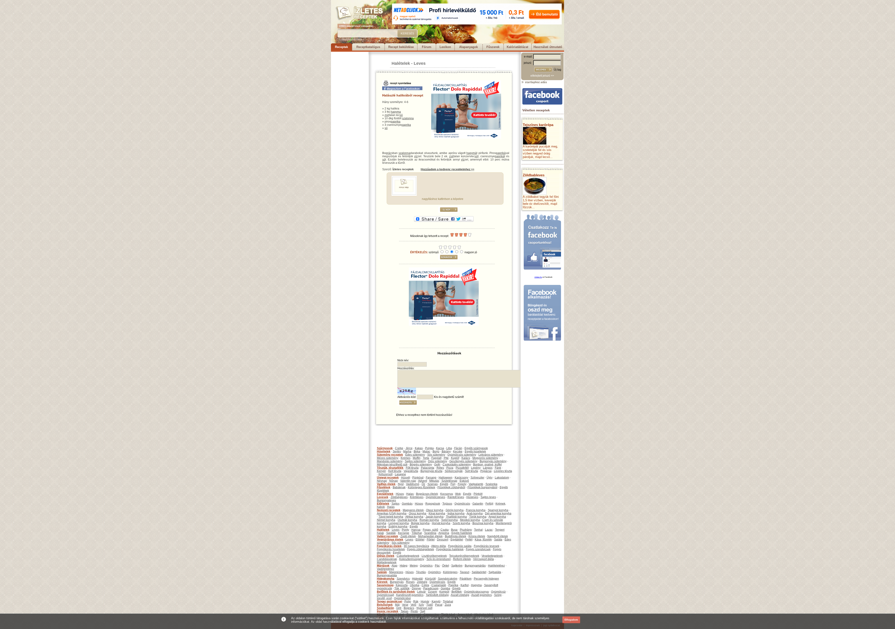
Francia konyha (475, 510)
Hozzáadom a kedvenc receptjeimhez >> (447, 169)
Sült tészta (471, 471)
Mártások (383, 565)
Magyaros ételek (413, 510)
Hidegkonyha (385, 578)
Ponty (405, 529)
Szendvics (403, 578)
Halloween (445, 477)
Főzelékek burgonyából (482, 487)
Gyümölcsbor (402, 598)
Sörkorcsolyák (454, 471)
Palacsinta (427, 467)
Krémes (405, 458)
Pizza (449, 467)
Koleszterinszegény (411, 559)
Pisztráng (466, 529)
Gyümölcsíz (498, 591)
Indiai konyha (456, 513)
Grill (398, 608)
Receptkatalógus (368, 47)
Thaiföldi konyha (456, 516)
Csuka (445, 529)
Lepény (476, 467)
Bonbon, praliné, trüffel (487, 464)
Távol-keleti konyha (391, 516)
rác (389, 153)
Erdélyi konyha (398, 526)
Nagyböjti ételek (497, 536)
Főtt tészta (412, 467)
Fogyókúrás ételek (389, 546)
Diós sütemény (437, 461)
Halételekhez (496, 565)
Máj (397, 604)
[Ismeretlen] (404, 193)
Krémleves (416, 497)
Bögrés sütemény (421, 464)
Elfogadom (571, 619)
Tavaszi (464, 572)
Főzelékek (383, 487)
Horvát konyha (441, 523)
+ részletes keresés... (351, 39)
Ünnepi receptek (388, 477)
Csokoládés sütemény (457, 464)
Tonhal (478, 529)
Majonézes (396, 572)
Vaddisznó (412, 484)
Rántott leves (456, 497)
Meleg (414, 565)
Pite (446, 458)
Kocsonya (446, 494)
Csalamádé (438, 585)
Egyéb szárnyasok (476, 448)
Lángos (487, 467)
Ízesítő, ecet (384, 598)
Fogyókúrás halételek (450, 549)
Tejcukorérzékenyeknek (464, 555)
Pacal (438, 604)
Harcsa (415, 529)
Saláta (498, 539)
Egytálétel (457, 539)
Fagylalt (436, 458)
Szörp (498, 595)
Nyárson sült (424, 608)
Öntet (445, 565)
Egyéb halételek (461, 533)
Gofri (437, 464)
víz (416, 156)
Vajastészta (411, 471)
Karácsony (461, 477)
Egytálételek (385, 494)
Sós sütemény (436, 454)
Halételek (401, 63)
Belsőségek (385, 604)
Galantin (477, 503)
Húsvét (405, 477)
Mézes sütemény (387, 458)
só (401, 115)
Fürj (453, 484)
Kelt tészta (394, 471)
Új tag (557, 69)
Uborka (414, 585)
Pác (437, 565)
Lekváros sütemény (490, 454)
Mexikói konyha (470, 520)
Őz (423, 484)
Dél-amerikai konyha (498, 513)
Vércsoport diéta (483, 559)
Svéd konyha (449, 520)
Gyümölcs (426, 565)
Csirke (399, 448)
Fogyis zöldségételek (420, 549)
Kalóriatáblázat (517, 47)
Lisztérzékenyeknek (434, 555)
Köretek (382, 582)
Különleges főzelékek (421, 487)
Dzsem (432, 591)
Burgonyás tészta (431, 471)
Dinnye (416, 588)
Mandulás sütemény (390, 461)
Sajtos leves (488, 497)
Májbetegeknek (386, 562)
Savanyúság (385, 585)
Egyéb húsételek (475, 451)
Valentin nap (408, 480)
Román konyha (429, 520)
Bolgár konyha (420, 523)
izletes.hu (538, 277)
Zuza (448, 604)
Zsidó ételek (408, 536)
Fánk (498, 467)
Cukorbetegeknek (408, 555)
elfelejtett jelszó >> (542, 75)
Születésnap (449, 480)
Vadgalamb (476, 484)
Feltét (468, 539)
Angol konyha (497, 516)
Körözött (430, 578)
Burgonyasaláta (387, 575)
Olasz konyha (434, 510)
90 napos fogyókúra (416, 546)
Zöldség (422, 582)
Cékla (425, 585)
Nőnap (393, 480)
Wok (458, 494)
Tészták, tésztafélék (390, 467)
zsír (387, 115)
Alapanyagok (468, 47)
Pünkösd (417, 477)
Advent (422, 480)
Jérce (409, 448)
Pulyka (429, 448)
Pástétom (466, 578)
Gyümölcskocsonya (476, 591)
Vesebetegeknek (492, 555)
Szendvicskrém (447, 578)
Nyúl (401, 484)
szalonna (408, 118)
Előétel (420, 539)
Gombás (407, 503)
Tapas (404, 611)
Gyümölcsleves (435, 497)
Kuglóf (455, 458)
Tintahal (448, 601)
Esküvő (464, 480)
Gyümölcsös (462, 503)
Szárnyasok (385, 448)
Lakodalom (502, 477)
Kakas (419, 448)
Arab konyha (475, 513)
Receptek (341, 47)
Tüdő (429, 604)
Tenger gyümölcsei (389, 601)
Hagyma (476, 585)
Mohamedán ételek (430, 536)
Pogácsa (486, 471)
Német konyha (386, 520)
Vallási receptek (387, 536)
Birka (417, 451)
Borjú (436, 451)
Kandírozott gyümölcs (409, 595)
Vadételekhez (385, 569)
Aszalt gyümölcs (481, 595)
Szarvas (432, 484)
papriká (501, 153)
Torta (426, 458)
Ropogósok (432, 503)
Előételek (383, 503)
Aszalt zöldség (460, 595)
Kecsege (403, 533)
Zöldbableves (533, 175)
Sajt (422, 611)
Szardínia (430, 533)
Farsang (431, 477)
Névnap (382, 480)
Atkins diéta (438, 546)
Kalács (465, 458)
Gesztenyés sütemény (463, 461)
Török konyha (477, 516)
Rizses (410, 582)
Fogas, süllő (430, 529)
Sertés (397, 451)
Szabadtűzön (385, 608)
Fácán (458, 448)
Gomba (445, 588)
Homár (425, 601)
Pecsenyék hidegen (486, 578)
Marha (407, 451)
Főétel (431, 539)
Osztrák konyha (407, 520)
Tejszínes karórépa (538, 125)
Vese (405, 604)
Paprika (453, 585)
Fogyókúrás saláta (460, 546)
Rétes (440, 467)
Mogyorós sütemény (485, 458)
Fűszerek (492, 47)
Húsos (400, 494)
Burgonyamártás (475, 565)
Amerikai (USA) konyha (391, 513)
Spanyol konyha (498, 510)
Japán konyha (435, 516)
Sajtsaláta (495, 572)
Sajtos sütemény (415, 461)
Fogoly (462, 484)
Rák (415, 601)
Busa (454, 529)
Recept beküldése (401, 47)
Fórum (426, 47)
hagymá (471, 153)
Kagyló (436, 601)
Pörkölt (478, 494)
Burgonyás (397, 582)
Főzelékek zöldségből (451, 487)
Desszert (442, 539)
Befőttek (456, 591)
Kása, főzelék (483, 539)
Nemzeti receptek (388, 510)
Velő (413, 604)
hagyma (396, 111)
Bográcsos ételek (427, 494)
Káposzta (402, 585)
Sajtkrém (456, 565)
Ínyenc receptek (387, 611)
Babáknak (399, 487)
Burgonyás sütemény (493, 461)
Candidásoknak (387, 559)
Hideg (403, 565)
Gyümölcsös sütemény (462, 454)
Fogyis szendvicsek (478, 549)
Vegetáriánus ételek (390, 539)
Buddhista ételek (455, 536)
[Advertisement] (349, 121)
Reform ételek (462, 559)
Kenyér (381, 471)
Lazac (489, 529)
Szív (421, 604)
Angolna (443, 533)
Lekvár (421, 591)
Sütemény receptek (390, 454)
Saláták (391, 533)
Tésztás (421, 572)
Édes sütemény (415, 454)
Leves (420, 63)
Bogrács (409, 608)
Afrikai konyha (414, 516)
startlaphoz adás (535, 82)
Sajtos (395, 503)
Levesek (382, 497)
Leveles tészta (503, 471)
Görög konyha (455, 510)
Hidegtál (417, 578)
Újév (489, 477)
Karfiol (465, 585)
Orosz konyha (417, 513)
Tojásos (447, 503)
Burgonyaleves (386, 500)
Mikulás (434, 480)
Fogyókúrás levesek (486, 546)
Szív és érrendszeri (439, 559)
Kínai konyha (437, 513)
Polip (407, 601)
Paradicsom (430, 588)
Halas (410, 494)
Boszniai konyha (482, 523)
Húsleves (472, 497)
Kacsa (440, 448)
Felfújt (489, 503)
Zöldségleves (399, 497)
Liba (449, 448)
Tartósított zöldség (437, 595)
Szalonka (491, 484)
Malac (426, 451)
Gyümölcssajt (385, 595)
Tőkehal (417, 533)
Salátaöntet (479, 572)
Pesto (414, 611)
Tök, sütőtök (402, 588)
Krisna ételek (476, 536)
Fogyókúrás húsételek (391, 549)
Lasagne (400, 474)
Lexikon (445, 47)
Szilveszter (477, 477)
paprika (395, 121)
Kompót (444, 591)
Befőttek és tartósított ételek (396, 591)
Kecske (457, 451)
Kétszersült (385, 474)
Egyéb (444, 484)
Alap (394, 565)
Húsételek (383, 451)
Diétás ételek (385, 555)
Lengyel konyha (399, 523)
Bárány (446, 451)
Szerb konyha (461, 523)
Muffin (416, 458)
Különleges (450, 572)
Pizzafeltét (462, 467)
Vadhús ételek (386, 484)
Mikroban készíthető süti (392, 464)
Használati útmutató (548, 47)
